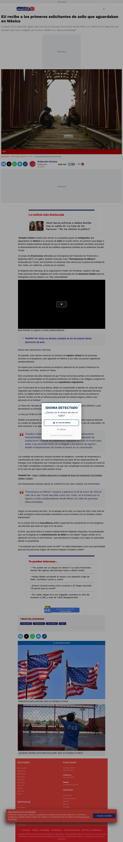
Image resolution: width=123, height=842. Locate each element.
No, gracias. (61, 429)
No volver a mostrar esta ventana (61, 435)
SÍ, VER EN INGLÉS (61, 423)
